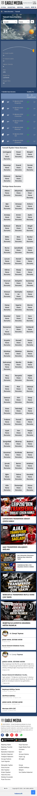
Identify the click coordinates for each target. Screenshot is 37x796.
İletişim (21, 770)
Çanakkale (18, 250)
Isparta (18, 307)
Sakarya (30, 389)
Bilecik (18, 228)
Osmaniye (18, 487)
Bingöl (30, 228)
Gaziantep (30, 283)
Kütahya (7, 353)
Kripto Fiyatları (6, 772)
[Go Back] (33, 792)
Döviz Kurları (5, 767)
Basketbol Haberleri (7, 752)
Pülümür (7, 178)
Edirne (7, 272)
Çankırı (30, 250)
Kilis (7, 487)
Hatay (7, 307)
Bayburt (30, 443)
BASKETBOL (11, 7)
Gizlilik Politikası (24, 767)
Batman (30, 454)
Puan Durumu (5, 779)
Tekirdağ (18, 410)
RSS (6, 788)
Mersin (30, 307)
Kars (30, 318)
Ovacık (18, 167)
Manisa (30, 353)
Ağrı (7, 206)
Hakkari (30, 294)
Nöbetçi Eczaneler (7, 777)
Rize (18, 389)
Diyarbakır (30, 261)
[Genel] (18, 506)
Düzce (30, 487)
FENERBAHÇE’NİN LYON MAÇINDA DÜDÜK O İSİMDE (25, 566)
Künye (21, 765)
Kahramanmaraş (7, 365)
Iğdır (7, 476)
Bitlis (7, 239)
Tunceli (17, 11)
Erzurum (7, 283)
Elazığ (18, 272)
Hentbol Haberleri (7, 754)
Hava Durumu (8, 11)
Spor (20, 752)
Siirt (18, 400)
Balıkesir (7, 228)
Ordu (7, 389)
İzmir (18, 318)
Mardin (18, 364)
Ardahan (30, 465)
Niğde (30, 378)
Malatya (18, 353)
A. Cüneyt (16, 633)
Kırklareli (29, 329)
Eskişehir (18, 283)
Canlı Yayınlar (5, 761)
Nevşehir (18, 378)
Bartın (18, 465)
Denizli (18, 261)
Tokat (30, 410)
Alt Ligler (22, 759)
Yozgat (30, 432)
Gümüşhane (18, 295)
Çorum (7, 261)
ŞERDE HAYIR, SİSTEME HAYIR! (13, 662)
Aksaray (18, 443)
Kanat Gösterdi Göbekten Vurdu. (14, 675)
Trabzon (7, 421)
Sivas (7, 410)
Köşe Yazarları (23, 745)
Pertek (30, 167)
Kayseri (18, 329)
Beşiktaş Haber (6, 745)
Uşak (7, 432)
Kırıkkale (18, 454)
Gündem (22, 749)
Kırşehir (7, 342)
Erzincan (30, 272)
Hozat (18, 154)
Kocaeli (18, 342)
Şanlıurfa (29, 421)
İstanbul (7, 318)
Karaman (7, 454)
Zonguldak (7, 443)
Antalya (7, 217)
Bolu (18, 239)
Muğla (30, 364)
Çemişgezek (7, 155)
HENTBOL (20, 7)
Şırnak (7, 465)
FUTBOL (3, 7)
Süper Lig (22, 757)
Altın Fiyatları (5, 770)
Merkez (18, 178)
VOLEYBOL (28, 7)
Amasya (18, 206)
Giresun (7, 294)
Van (18, 432)
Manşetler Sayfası (7, 765)
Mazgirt (30, 154)
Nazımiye (7, 167)
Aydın (30, 217)
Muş (7, 378)
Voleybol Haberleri (7, 757)
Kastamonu (7, 330)
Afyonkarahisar (30, 194)
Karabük (30, 476)
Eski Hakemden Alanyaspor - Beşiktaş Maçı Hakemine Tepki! (26, 557)
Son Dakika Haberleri (26, 772)
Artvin (18, 217)
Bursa (7, 250)
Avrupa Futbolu (6, 759)
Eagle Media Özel (24, 747)
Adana (7, 193)
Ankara (30, 206)
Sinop (30, 400)
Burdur (30, 239)
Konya (30, 342)
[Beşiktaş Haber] (18, 611)
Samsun (7, 400)
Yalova (18, 476)
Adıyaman (18, 193)
